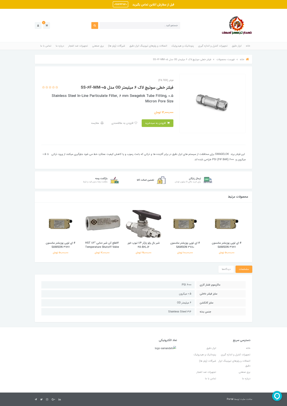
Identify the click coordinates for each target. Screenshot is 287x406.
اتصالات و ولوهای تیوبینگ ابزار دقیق (148, 46)
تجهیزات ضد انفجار (78, 46)
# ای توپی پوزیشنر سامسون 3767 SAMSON (226, 245)
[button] (46, 25)
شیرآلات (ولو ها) (116, 46)
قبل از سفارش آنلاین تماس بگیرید (153, 4)
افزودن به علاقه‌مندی (122, 123)
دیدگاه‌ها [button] (226, 269)
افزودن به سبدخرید (156, 123)
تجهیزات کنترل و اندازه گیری (213, 46)
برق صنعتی (98, 46)
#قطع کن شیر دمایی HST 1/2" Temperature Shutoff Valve (102, 245)
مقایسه (95, 123)
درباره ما (60, 46)
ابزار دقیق (236, 46)
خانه (248, 46)
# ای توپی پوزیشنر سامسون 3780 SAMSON (185, 245)
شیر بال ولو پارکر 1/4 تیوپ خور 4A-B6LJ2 (144, 245)
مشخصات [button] (244, 269)
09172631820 (120, 4)
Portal (230, 399)
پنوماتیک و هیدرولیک (182, 46)
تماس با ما (45, 46)
